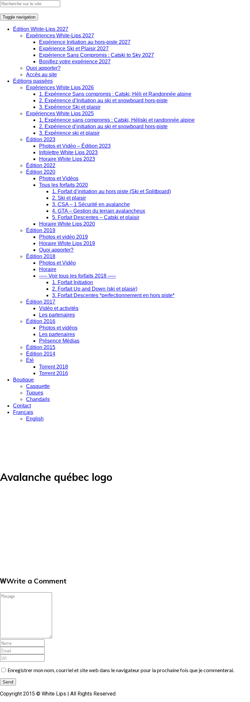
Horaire (47, 269)
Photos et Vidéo (57, 263)
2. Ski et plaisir (69, 198)
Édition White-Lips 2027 (40, 29)
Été (30, 360)
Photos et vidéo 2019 (63, 237)
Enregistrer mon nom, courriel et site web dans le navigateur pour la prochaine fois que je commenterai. (120, 670)
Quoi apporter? (43, 68)
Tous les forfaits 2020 (63, 185)
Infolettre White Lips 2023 (68, 152)
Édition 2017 (40, 302)
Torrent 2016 (53, 373)
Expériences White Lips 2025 (60, 113)
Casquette (38, 386)
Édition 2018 (40, 256)
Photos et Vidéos (58, 178)
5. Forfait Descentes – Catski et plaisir (95, 217)
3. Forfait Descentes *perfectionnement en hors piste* (113, 295)
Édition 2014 (40, 354)
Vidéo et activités (58, 308)
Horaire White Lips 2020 (67, 224)
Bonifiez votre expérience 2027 (75, 61)
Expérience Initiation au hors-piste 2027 (85, 42)
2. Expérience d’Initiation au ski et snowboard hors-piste (103, 100)
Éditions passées (33, 81)
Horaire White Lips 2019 (67, 243)
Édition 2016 (40, 321)
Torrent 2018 (53, 367)
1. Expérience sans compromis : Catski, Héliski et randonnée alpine (117, 120)
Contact (22, 405)
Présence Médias (59, 341)
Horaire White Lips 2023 (67, 159)
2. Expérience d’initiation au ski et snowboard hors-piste (103, 126)
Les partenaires (57, 315)
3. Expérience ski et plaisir (69, 133)
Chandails (38, 399)
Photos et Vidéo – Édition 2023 (75, 146)
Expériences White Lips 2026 (60, 87)
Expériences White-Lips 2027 (60, 35)
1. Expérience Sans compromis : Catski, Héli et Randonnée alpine (115, 94)
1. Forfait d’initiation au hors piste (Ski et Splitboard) (111, 191)
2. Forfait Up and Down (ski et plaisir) (94, 289)
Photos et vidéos (58, 328)
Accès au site (41, 74)
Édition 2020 (40, 172)
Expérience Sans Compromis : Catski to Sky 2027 (96, 55)
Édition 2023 (40, 139)
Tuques (34, 392)
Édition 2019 (40, 230)
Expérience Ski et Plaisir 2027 (74, 48)
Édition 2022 (40, 165)
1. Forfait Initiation (72, 282)
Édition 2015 (40, 347)
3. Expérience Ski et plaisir (70, 107)
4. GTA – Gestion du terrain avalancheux (98, 211)
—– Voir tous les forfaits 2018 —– (77, 276)
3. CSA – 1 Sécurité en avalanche (91, 204)
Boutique (23, 379)
